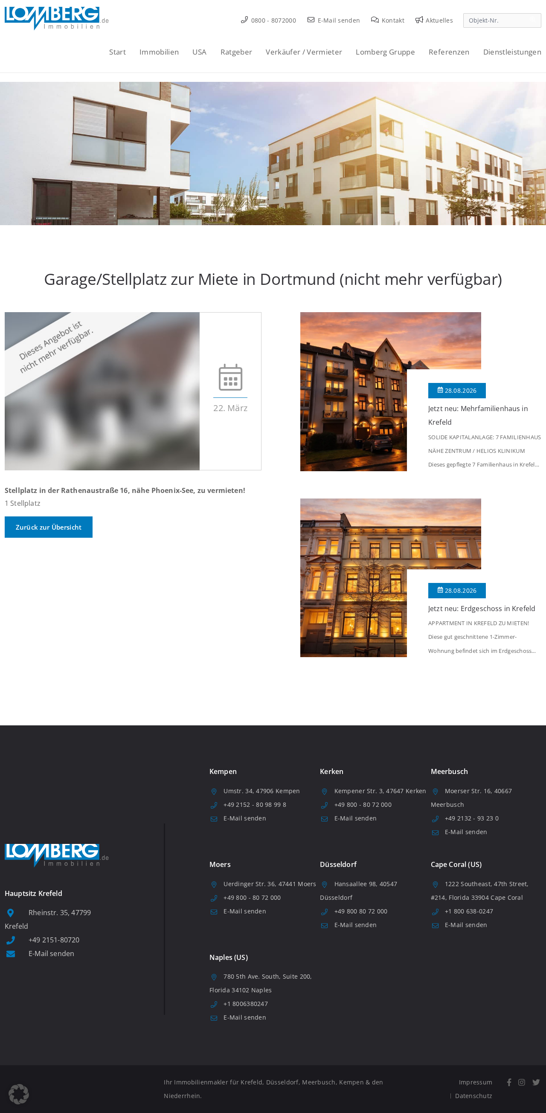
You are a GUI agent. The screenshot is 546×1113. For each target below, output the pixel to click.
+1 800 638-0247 (469, 911)
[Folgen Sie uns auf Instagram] (522, 1082)
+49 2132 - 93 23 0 (472, 818)
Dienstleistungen (512, 52)
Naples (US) (228, 957)
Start (117, 52)
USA (199, 52)
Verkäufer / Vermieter (304, 52)
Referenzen (449, 52)
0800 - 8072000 (273, 20)
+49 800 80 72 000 (361, 911)
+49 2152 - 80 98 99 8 (255, 804)
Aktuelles (438, 20)
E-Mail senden (338, 20)
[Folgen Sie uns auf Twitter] (536, 1082)
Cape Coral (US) (456, 864)
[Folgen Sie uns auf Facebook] (509, 1082)
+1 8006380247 (246, 1004)
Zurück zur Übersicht (48, 527)
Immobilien (159, 52)
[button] (19, 1094)
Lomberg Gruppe (385, 52)
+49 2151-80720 (54, 940)
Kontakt (392, 20)
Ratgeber (237, 52)
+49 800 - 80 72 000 (363, 804)
